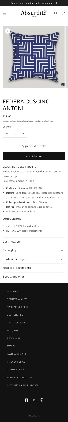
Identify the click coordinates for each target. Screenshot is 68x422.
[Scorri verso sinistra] (26, 94)
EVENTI (11, 346)
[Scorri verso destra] (42, 94)
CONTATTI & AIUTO (17, 299)
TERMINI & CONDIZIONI (20, 377)
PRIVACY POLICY (16, 361)
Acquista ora (34, 156)
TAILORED (12, 330)
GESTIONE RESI (15, 314)
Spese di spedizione (25, 121)
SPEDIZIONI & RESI (17, 307)
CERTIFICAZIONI (16, 322)
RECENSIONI (14, 338)
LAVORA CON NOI (16, 353)
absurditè (36, 416)
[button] (4, 13)
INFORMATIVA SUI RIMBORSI (22, 385)
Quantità (7, 126)
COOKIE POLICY (15, 369)
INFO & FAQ (13, 291)
